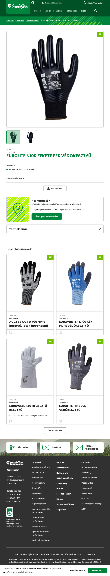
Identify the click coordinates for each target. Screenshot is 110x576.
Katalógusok (62, 468)
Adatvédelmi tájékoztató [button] (23, 572)
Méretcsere (86, 493)
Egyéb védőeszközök (41, 540)
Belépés (90, 3)
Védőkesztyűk (32, 20)
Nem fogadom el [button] (77, 570)
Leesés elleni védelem (42, 467)
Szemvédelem (38, 483)
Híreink (59, 489)
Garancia (85, 499)
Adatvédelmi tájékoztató (26, 554)
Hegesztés (36, 488)
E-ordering (86, 473)
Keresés (96, 11)
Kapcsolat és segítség (53, 3)
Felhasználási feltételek (66, 554)
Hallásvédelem (38, 499)
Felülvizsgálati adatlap (91, 504)
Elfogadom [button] (97, 570)
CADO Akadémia (64, 478)
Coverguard (10, 152)
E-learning (61, 483)
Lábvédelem (37, 478)
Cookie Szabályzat (47, 554)
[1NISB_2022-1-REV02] (13, 137)
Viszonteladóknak (65, 504)
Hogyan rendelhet (89, 467)
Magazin (83, 11)
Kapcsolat (61, 510)
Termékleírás (18, 229)
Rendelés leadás (89, 478)
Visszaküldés (87, 483)
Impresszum (89, 554)
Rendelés (57, 11)
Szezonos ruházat (39, 526)
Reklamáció (86, 488)
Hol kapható (71, 11)
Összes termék (55, 430)
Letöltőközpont (63, 494)
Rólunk (59, 499)
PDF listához (57, 188)
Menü (102, 11)
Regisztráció (99, 3)
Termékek (36, 11)
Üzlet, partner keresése (47, 216)
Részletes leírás (14, 178)
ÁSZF (83, 509)
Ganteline (18, 7)
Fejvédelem (37, 493)
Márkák (48, 11)
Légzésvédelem (39, 504)
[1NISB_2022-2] (30, 137)
